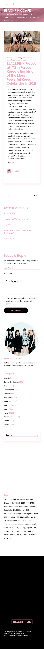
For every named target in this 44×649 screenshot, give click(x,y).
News (12, 14)
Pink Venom (8, 524)
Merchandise (9, 405)
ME (5, 520)
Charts (6, 386)
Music (6, 409)
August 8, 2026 (10, 213)
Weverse (32, 535)
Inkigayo (19, 513)
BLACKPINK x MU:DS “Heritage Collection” (17, 231)
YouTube (7, 538)
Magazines (8, 401)
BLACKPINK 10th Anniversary (17, 208)
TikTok (6, 535)
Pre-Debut (19, 524)
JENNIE (35, 513)
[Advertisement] (22, 467)
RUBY (6, 528)
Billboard (7, 503)
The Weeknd (28, 531)
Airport (6, 499)
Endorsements (9, 390)
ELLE (27, 510)
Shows (6, 421)
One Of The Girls (24, 520)
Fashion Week (9, 513)
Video (12, 535)
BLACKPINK (16, 60)
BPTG (32, 503)
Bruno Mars (23, 506)
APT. (31, 499)
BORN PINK (25, 503)
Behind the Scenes (11, 382)
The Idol (19, 531)
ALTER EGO (14, 499)
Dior (23, 510)
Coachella (8, 510)
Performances (9, 417)
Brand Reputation (11, 506)
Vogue (18, 535)
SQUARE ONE (31, 528)
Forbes (24, 60)
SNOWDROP (13, 528)
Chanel (32, 506)
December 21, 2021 (14, 58)
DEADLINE (16, 510)
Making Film (24, 517)
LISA (17, 517)
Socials (6, 424)
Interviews (8, 397)
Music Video (12, 520)
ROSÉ (34, 524)
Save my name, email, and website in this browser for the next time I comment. (21, 301)
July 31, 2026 (9, 238)
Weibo (24, 535)
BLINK (17, 171)
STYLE (12, 163)
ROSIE (28, 524)
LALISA (12, 517)
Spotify (22, 528)
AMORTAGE (24, 499)
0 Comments (28, 58)
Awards (7, 378)
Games (7, 393)
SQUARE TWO (9, 531)
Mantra (33, 517)
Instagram (28, 513)
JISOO (6, 517)
